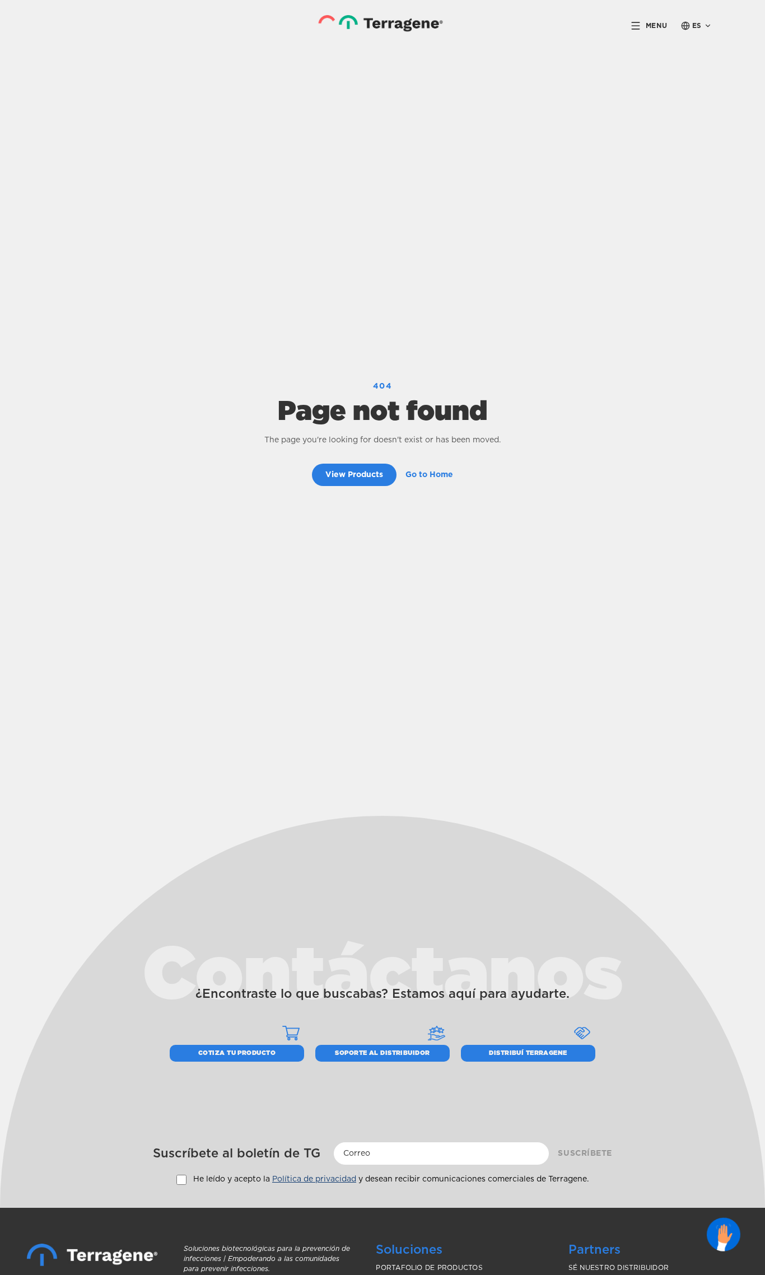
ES (697, 25)
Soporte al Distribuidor (382, 1053)
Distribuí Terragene (528, 1053)
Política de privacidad (314, 1179)
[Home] (92, 1255)
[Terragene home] (383, 25)
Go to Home (429, 475)
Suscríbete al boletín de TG (236, 1153)
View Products (354, 475)
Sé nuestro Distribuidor (618, 1267)
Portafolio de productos (429, 1267)
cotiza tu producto (237, 1053)
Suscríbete (585, 1153)
